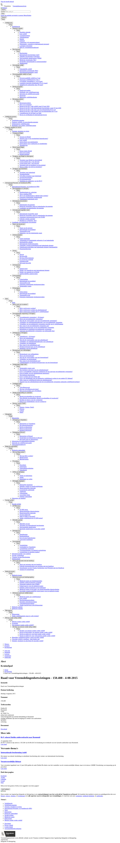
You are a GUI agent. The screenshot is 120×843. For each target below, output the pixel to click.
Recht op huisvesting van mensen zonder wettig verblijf (36, 632)
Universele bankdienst (26, 539)
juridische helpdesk (88, 796)
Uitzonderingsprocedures (27, 603)
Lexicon (6, 654)
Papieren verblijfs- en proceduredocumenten (25, 122)
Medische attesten (17, 607)
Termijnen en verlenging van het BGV (31, 181)
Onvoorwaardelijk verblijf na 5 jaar (30, 78)
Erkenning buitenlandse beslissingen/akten (32, 284)
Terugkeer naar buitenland (27, 172)
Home (6, 670)
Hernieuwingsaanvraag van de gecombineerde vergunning (37, 327)
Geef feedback (5, 789)
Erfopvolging (23, 292)
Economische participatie (27, 490)
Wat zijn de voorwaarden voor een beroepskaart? (34, 357)
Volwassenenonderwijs (19, 444)
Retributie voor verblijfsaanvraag (29, 92)
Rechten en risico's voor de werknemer (31, 400)
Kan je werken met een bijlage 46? (30, 376)
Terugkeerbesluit (24, 174)
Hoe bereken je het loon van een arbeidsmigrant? (34, 370)
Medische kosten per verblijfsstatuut (30, 597)
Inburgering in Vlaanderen (27, 423)
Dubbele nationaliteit (26, 496)
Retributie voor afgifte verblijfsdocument (24, 125)
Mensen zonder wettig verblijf (21, 621)
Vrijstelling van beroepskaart (28, 359)
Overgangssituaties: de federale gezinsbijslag (33, 550)
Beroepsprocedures (25, 103)
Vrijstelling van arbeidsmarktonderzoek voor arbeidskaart (36, 341)
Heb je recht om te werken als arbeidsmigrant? (33, 310)
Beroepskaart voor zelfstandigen (29, 354)
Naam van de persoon (26, 228)
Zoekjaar (22, 40)
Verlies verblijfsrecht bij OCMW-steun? (31, 518)
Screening (15, 623)
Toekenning (23, 466)
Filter (3, 13)
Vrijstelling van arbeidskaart (28, 343)
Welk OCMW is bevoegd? (27, 516)
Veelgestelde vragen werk (27, 368)
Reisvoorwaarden (25, 152)
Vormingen (7, 656)
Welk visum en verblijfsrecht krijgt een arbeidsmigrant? (36, 380)
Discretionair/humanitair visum (29, 72)
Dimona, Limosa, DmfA (27, 407)
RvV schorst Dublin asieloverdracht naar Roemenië (20, 737)
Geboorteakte (23, 493)
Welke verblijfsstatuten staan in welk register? (25, 616)
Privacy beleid (8, 825)
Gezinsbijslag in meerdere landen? (30, 552)
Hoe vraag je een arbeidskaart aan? (30, 345)
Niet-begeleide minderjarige (28, 527)
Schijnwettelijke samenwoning (29, 274)
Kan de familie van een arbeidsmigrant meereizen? (34, 373)
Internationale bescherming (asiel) (29, 55)
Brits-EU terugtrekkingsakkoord (29, 47)
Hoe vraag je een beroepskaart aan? (30, 361)
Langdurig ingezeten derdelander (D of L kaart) (34, 83)
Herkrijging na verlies (26, 479)
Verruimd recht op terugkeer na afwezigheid (32, 165)
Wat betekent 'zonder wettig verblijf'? (23, 625)
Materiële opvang (25, 524)
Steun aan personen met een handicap (31, 564)
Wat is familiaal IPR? (26, 194)
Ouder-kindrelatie (25, 238)
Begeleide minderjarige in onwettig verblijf (32, 529)
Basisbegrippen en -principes (28, 192)
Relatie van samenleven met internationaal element (34, 270)
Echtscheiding (24, 279)
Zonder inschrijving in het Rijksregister (31, 605)
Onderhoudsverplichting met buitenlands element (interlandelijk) (38, 247)
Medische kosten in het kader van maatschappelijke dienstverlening (39, 589)
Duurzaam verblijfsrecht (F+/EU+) (30, 80)
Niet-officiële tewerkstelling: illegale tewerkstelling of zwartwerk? (39, 398)
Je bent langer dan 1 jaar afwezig (29, 163)
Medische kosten (17, 575)
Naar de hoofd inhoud (7, 1)
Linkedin (3, 779)
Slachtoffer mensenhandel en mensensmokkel (33, 61)
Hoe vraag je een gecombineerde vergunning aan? (34, 326)
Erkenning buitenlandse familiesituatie (31, 197)
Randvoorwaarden (25, 90)
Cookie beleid (8, 827)
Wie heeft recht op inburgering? (29, 439)
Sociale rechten (16, 504)
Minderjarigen (24, 457)
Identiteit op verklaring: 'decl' (28, 220)
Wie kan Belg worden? (26, 456)
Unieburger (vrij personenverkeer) (30, 42)
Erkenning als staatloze (19, 498)
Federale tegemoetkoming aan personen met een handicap (37, 566)
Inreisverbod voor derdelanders (29, 142)
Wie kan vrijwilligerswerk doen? (29, 389)
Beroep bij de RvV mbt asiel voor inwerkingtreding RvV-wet (38, 109)
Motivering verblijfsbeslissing (28, 97)
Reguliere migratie (25, 32)
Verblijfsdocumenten (18, 120)
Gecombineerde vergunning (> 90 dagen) (32, 317)
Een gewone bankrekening (27, 538)
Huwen (22, 254)
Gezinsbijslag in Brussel (27, 548)
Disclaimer (7, 823)
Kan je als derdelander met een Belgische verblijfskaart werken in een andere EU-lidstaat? (46, 378)
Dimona (22, 409)
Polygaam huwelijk (25, 263)
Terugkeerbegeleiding (26, 177)
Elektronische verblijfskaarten (21, 124)
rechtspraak (21, 796)
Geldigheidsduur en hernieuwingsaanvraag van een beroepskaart (39, 362)
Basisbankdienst (24, 536)
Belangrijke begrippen (26, 485)
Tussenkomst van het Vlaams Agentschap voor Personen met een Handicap (42, 568)
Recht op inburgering (26, 427)
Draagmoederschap (25, 249)
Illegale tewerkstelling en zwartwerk (30, 396)
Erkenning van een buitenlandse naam (31, 233)
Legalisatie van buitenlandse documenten (32, 208)
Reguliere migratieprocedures (28, 602)
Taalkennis (23, 491)
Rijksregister (15, 614)
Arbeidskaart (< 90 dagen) (27, 336)
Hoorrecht (23, 95)
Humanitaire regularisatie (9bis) (29, 70)
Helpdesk (7, 652)
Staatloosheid (23, 63)
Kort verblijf (23, 34)
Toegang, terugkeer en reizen (20, 131)
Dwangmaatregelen (25, 179)
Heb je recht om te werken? (28, 308)
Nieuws (6, 644)
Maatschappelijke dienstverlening (29, 511)
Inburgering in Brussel (26, 436)
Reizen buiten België (26, 151)
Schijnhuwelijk (24, 261)
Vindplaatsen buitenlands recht (29, 199)
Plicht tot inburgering (26, 429)
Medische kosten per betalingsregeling (31, 581)
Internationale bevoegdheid (28, 229)
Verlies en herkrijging (26, 475)
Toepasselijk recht (25, 231)
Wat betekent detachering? (27, 375)
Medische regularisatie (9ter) (28, 60)
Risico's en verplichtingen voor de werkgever (33, 401)
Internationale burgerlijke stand (29, 214)
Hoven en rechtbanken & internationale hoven (33, 115)
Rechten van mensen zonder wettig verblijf (32, 630)
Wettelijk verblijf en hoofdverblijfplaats (31, 486)
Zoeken (3, 11)
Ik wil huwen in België (26, 259)
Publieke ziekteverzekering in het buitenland (33, 587)
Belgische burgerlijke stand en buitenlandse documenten (36, 206)
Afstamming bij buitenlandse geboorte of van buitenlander (37, 240)
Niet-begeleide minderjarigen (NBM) (30, 58)
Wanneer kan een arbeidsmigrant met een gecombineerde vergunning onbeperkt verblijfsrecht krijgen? (50, 382)
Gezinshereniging (25, 35)
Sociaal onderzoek (25, 514)
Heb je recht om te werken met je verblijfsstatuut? (34, 311)
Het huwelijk (23, 256)
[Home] (4, 8)
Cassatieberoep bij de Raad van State (30, 113)
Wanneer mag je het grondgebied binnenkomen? (34, 138)
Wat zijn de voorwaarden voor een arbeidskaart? (34, 340)
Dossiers (7, 646)
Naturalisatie (23, 470)
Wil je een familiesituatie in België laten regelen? (34, 195)
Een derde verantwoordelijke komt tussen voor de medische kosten (39, 591)
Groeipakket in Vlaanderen (28, 547)
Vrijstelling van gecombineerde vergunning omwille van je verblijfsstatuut (41, 324)
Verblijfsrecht (16, 26)
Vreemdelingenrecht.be (19, 6)
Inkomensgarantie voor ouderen (21, 554)
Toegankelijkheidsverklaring (12, 828)
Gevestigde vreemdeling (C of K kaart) (31, 81)
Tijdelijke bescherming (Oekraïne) (30, 56)
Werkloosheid (16, 559)
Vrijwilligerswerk (25, 387)
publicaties (100, 796)
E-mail (3, 781)
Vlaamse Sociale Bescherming (21, 557)
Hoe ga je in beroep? (26, 104)
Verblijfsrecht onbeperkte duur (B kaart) (31, 85)
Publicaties (7, 657)
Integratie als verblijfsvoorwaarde (29, 94)
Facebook (4, 776)
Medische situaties (17, 608)
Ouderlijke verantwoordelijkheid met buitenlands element (36, 245)
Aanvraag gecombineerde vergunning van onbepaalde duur (37, 331)
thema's (3, 796)
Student (22, 39)
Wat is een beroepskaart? (27, 356)
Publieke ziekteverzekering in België (30, 582)
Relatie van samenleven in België (29, 272)
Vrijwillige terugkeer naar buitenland (30, 176)
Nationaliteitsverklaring (26, 468)
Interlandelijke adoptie (26, 242)
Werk (13, 302)
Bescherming (23, 53)
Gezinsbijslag (23, 545)
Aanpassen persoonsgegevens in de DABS (32, 217)
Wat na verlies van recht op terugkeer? (31, 167)
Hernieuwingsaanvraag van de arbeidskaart (32, 346)
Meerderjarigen (24, 459)
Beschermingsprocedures (27, 600)
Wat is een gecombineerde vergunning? (31, 319)
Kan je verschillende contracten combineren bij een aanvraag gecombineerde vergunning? (46, 371)
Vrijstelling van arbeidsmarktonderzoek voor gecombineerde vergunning (41, 322)
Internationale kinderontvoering (29, 244)
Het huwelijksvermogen (27, 258)
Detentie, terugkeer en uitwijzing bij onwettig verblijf (27, 641)
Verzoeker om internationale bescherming (32, 525)
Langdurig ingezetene (26, 46)
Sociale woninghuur (18, 555)
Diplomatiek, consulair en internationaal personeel (34, 44)
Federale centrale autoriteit (27, 219)
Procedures (23, 465)
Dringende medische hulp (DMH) (30, 584)
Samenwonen (24, 268)
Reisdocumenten (24, 154)
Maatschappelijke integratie (28, 488)
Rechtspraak (8, 647)
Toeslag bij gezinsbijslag (27, 569)
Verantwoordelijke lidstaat (11, 761)
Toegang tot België (25, 137)
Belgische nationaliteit (18, 450)
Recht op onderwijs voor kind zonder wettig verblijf (35, 634)
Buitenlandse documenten (27, 205)
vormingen (79, 796)
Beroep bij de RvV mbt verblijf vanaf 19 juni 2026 (35, 106)
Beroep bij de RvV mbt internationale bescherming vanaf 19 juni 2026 (40, 108)
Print (2, 782)
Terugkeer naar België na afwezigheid (31, 160)
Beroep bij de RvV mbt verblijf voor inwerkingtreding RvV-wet (38, 111)
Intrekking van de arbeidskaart (28, 348)
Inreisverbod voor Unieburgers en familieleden (33, 143)
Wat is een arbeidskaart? (27, 338)
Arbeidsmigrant (24, 37)
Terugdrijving (24, 145)
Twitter (3, 777)
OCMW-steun (24, 509)
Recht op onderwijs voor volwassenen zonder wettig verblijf (37, 636)
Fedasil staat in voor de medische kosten (31, 586)
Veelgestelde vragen (25, 286)
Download (4, 729)
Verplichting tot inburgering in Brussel (31, 438)
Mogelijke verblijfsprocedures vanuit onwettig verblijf (28, 637)
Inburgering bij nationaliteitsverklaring (23, 441)
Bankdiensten (24, 534)
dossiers (13, 796)
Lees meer (4, 744)
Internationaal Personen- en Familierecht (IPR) (25, 186)
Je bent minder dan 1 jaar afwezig (29, 162)
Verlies (22, 477)
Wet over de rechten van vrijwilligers (30, 391)
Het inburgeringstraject (26, 425)
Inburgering (15, 418)
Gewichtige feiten (25, 495)
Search (3, 9)
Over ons (7, 650)
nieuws (8, 796)
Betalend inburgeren (26, 430)
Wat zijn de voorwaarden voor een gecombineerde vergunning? (38, 320)
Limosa (22, 410)
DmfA (21, 412)
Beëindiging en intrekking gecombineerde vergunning (35, 329)
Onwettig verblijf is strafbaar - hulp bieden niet (26, 639)
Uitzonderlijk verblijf (26, 69)
